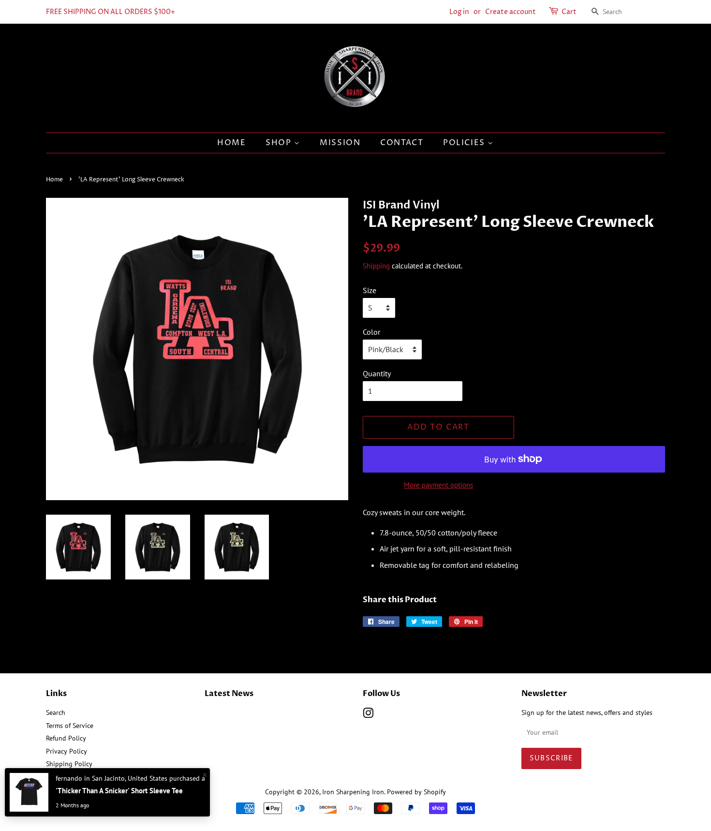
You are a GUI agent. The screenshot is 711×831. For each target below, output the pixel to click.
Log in (459, 11)
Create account (510, 11)
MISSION (340, 142)
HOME (231, 142)
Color (371, 332)
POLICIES (465, 142)
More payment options (438, 485)
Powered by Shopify (416, 791)
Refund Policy (66, 738)
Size (369, 290)
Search (55, 712)
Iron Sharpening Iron (353, 791)
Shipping (376, 265)
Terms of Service (69, 725)
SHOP (280, 142)
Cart (569, 11)
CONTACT (401, 142)
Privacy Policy (66, 751)
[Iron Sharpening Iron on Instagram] (368, 715)
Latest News (229, 693)
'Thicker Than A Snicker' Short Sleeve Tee (119, 790)
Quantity (377, 373)
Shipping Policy (69, 763)
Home (54, 180)
